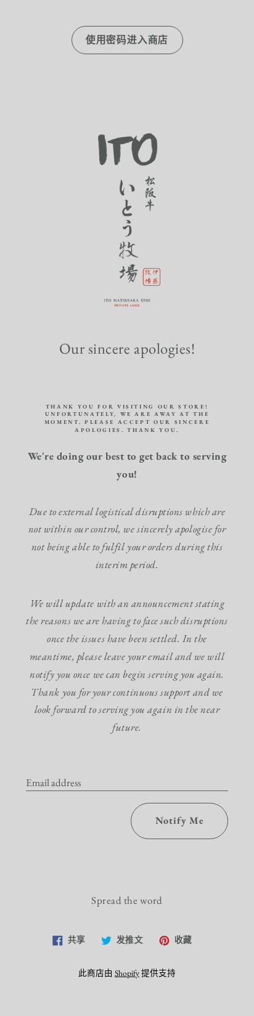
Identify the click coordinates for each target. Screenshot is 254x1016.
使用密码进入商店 (127, 39)
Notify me (179, 820)
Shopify (127, 972)
